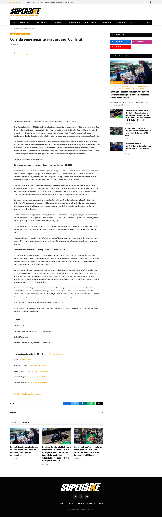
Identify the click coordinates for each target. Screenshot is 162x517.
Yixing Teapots (19, 394)
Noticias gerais (117, 82)
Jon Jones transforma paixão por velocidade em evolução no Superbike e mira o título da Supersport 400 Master (88, 451)
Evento (23, 22)
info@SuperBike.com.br (55, 354)
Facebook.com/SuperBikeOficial (37, 371)
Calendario (80, 504)
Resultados (107, 22)
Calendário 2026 (41, 22)
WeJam (91, 509)
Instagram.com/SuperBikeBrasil (37, 377)
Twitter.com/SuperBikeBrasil (39, 382)
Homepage (61, 504)
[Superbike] (25, 12)
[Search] (148, 22)
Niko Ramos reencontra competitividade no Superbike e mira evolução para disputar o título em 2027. (138, 147)
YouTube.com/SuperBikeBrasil (37, 365)
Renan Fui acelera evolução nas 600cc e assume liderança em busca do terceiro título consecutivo (24, 451)
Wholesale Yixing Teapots (32, 394)
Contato (121, 22)
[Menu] (14, 22)
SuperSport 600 (125, 88)
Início (11, 28)
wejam (13, 413)
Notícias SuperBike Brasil (20, 34)
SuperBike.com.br (25, 360)
